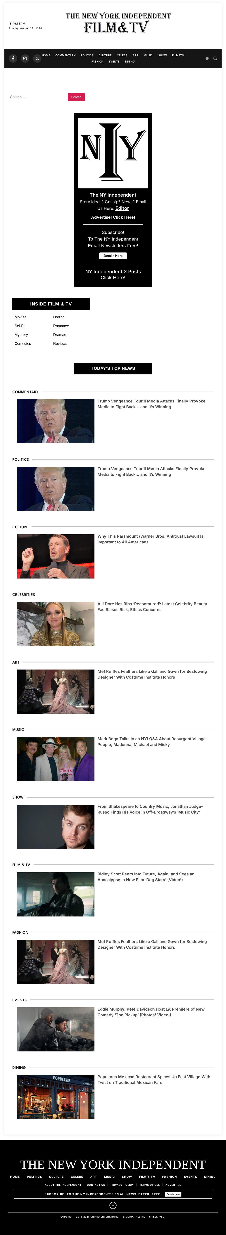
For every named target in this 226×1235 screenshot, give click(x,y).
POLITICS (87, 55)
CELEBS (122, 55)
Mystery (21, 334)
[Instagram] (25, 58)
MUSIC (148, 55)
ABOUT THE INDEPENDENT (63, 1184)
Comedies (23, 343)
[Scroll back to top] (113, 1205)
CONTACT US (96, 1184)
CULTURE (105, 55)
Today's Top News (113, 368)
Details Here (173, 1194)
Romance (61, 326)
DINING (130, 61)
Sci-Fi (19, 326)
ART (135, 55)
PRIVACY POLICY (122, 1184)
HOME (46, 55)
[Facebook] (13, 58)
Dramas (59, 334)
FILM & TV (147, 1176)
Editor (122, 208)
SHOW (162, 55)
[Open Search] (215, 58)
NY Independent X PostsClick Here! (113, 275)
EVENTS (114, 61)
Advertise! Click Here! (113, 217)
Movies (20, 317)
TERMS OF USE (149, 1184)
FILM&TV (178, 55)
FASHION (97, 61)
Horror (58, 317)
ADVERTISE (173, 1184)
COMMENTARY (65, 55)
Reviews (60, 343)
